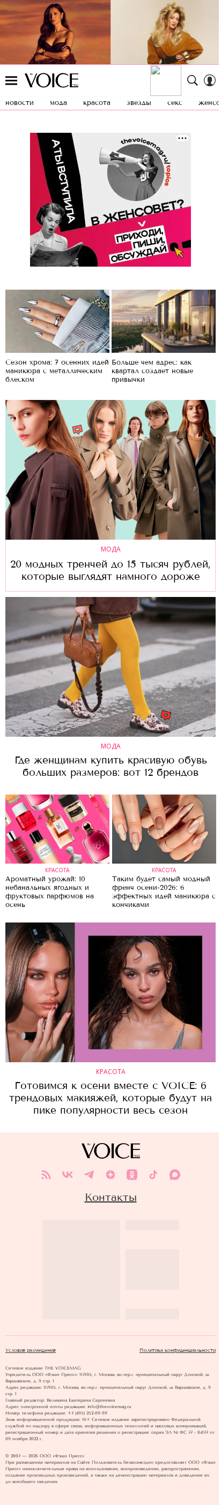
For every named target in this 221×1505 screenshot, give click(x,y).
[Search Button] (192, 80)
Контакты (111, 1197)
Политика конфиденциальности (177, 1350)
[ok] (132, 1174)
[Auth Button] (210, 80)
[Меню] (11, 80)
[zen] (110, 1174)
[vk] (67, 1174)
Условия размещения (30, 1350)
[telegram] (89, 1174)
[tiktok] (153, 1174)
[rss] (46, 1174)
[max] (175, 1174)
